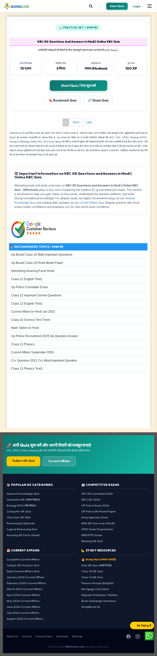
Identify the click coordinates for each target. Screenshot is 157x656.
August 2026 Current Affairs (25, 618)
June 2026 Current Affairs (23, 607)
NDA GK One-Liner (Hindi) (98, 523)
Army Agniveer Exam (94, 517)
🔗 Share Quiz (98, 100)
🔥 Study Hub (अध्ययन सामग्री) (98, 559)
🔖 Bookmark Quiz (63, 100)
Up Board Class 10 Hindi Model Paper (37, 262)
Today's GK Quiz (23, 461)
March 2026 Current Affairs (25, 589)
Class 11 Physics (22, 344)
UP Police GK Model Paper (98, 511)
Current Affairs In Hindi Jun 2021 (33, 311)
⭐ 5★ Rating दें (142, 625)
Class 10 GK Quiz (92, 571)
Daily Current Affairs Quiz (23, 571)
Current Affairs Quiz (91, 202)
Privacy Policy (44, 636)
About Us (12, 636)
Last (89, 122)
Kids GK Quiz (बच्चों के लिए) (96, 565)
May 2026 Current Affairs (23, 601)
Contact (27, 636)
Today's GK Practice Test (23, 565)
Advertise (62, 636)
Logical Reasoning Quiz (22, 529)
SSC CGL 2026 (90, 499)
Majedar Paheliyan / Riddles (99, 595)
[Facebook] (128, 636)
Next (76, 122)
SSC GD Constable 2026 (97, 493)
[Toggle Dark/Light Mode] (100, 6)
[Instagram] (137, 636)
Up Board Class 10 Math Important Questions (41, 254)
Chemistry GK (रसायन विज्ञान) (23, 499)
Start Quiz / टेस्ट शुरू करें (78, 85)
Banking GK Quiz (92, 541)
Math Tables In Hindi (25, 327)
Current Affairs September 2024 (32, 352)
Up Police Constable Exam (29, 287)
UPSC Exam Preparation (97, 529)
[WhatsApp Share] (149, 635)
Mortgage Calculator (95, 589)
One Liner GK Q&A (18, 517)
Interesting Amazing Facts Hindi (32, 270)
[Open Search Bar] (90, 6)
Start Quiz (117, 6)
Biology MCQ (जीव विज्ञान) (21, 505)
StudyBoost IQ (90, 607)
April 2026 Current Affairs (23, 595)
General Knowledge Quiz (23, 493)
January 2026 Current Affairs (26, 577)
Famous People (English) (97, 583)
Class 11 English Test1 (26, 279)
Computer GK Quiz (19, 511)
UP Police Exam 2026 (95, 505)
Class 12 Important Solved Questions (36, 295)
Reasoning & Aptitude (21, 523)
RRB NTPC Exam (91, 535)
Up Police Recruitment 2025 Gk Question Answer (44, 336)
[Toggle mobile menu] (149, 6)
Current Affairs (59, 461)
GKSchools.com (75, 646)
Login (137, 6)
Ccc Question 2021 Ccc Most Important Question (44, 360)
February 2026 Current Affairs (26, 583)
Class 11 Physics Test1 (27, 368)
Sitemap (77, 636)
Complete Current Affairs (23, 559)
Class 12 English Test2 (26, 303)
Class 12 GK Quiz (92, 577)
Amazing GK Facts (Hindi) (23, 535)
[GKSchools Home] (16, 6)
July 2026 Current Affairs (23, 613)
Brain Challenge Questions (98, 601)
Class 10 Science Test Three (30, 319)
